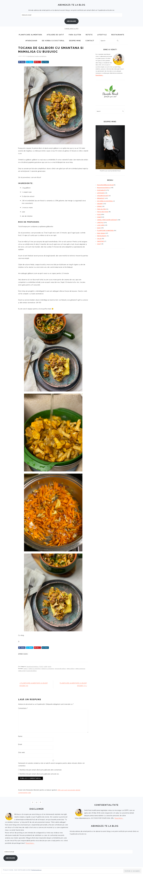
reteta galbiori (71, 668)
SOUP (99, 244)
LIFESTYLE (100, 222)
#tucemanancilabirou (33, 666)
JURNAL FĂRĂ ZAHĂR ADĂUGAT (107, 220)
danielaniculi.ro (71, 29)
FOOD (41, 666)
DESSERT (100, 203)
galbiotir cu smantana (47, 668)
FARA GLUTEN (101, 209)
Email (20, 744)
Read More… (99, 75)
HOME (45, 666)
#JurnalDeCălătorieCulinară (105, 185)
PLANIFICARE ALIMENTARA (105, 230)
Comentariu (23, 708)
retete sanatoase (80, 668)
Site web (21, 752)
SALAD (99, 238)
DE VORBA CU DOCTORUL (105, 201)
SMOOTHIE (100, 241)
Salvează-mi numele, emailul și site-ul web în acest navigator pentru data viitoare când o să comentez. (51, 764)
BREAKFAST (100, 198)
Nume (20, 736)
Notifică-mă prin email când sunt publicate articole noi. (39, 774)
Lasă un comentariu (40, 56)
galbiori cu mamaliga (34, 668)
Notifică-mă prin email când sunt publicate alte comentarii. (41, 770)
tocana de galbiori (31, 670)
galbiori (25, 668)
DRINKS (99, 206)
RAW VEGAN (101, 233)
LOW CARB (100, 225)
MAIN (49, 666)
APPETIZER (100, 193)
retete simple (22, 670)
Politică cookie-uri (36, 870)
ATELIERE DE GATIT (103, 195)
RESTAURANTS (101, 236)
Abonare (71, 21)
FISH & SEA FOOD (102, 211)
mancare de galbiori (60, 668)
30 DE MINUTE (101, 190)
